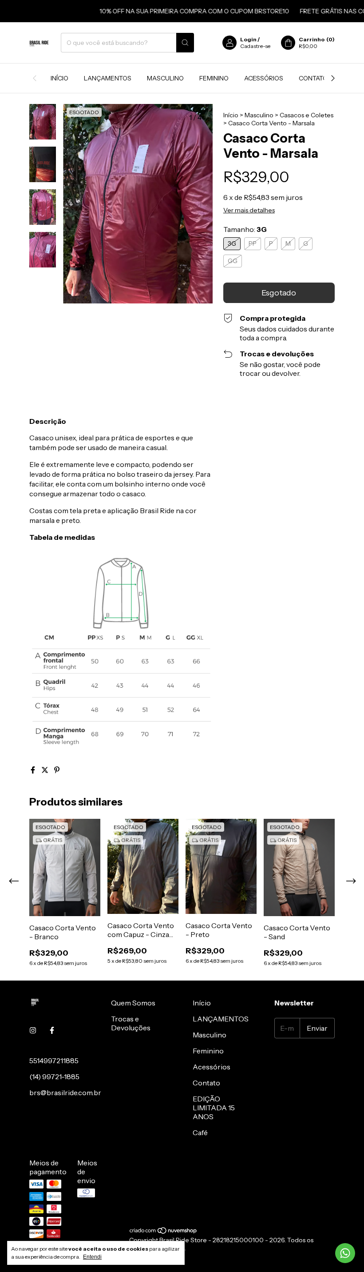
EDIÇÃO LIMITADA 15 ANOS (214, 1107)
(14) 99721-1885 (54, 1076)
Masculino (165, 78)
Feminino (214, 78)
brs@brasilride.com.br (65, 1092)
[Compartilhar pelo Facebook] (33, 770)
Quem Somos (133, 1002)
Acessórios (263, 78)
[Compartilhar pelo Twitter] (45, 770)
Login (248, 39)
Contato (313, 78)
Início (59, 78)
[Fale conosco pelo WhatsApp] (345, 1253)
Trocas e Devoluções (130, 1023)
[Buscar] (185, 42)
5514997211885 (54, 1060)
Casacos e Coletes (306, 115)
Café (200, 1132)
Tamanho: (245, 229)
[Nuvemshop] (163, 1232)
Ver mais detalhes (249, 210)
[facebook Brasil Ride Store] (51, 1030)
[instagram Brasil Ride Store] (32, 1030)
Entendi (92, 1257)
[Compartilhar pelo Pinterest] (56, 770)
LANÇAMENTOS (107, 78)
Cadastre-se (255, 46)
